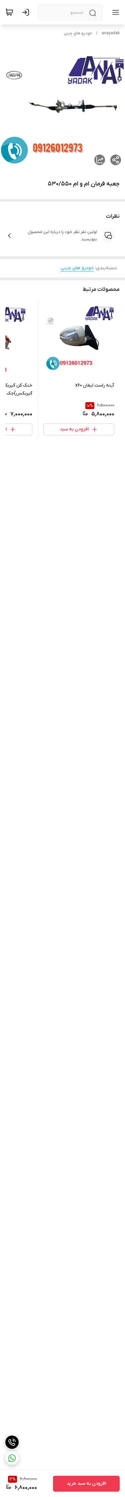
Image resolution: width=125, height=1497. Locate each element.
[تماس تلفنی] (12, 1442)
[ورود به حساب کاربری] (27, 12)
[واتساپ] (12, 1458)
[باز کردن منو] (114, 12)
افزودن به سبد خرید (86, 1483)
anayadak (111, 33)
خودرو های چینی (78, 33)
